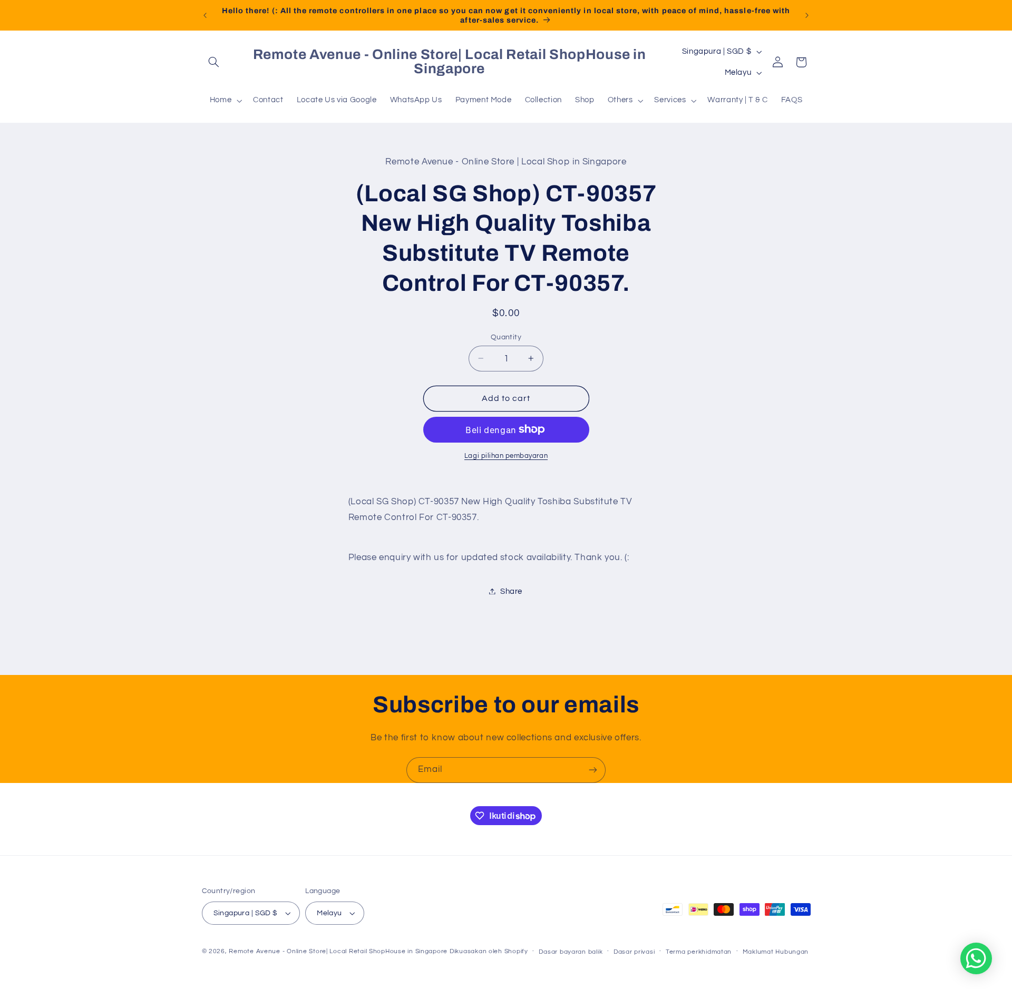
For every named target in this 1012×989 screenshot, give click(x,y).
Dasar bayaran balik (570, 952)
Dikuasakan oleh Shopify (489, 951)
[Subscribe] (593, 770)
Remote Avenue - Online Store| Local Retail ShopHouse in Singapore (338, 951)
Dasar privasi (634, 952)
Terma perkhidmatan (699, 952)
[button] (214, 62)
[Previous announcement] (205, 15)
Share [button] (511, 591)
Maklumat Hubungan (776, 952)
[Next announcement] (807, 15)
